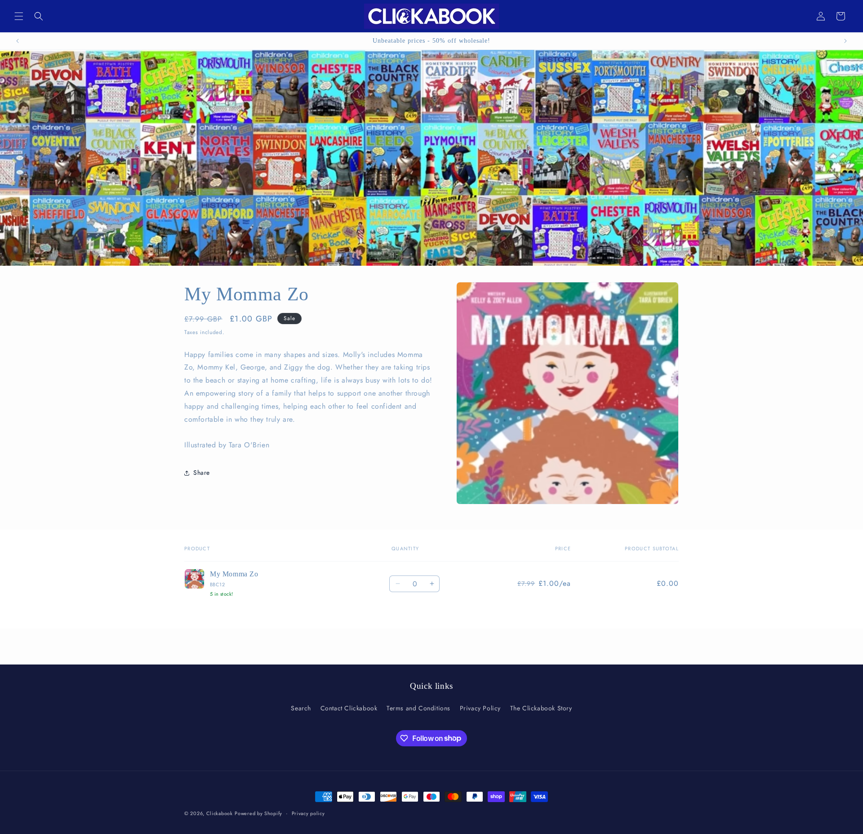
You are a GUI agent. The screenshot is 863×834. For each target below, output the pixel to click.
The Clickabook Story (541, 708)
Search (301, 708)
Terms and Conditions (418, 708)
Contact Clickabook (349, 708)
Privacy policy (308, 812)
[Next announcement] (845, 40)
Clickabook (219, 813)
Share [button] (201, 472)
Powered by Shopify (258, 813)
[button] (19, 16)
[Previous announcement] (17, 40)
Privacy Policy (480, 708)
